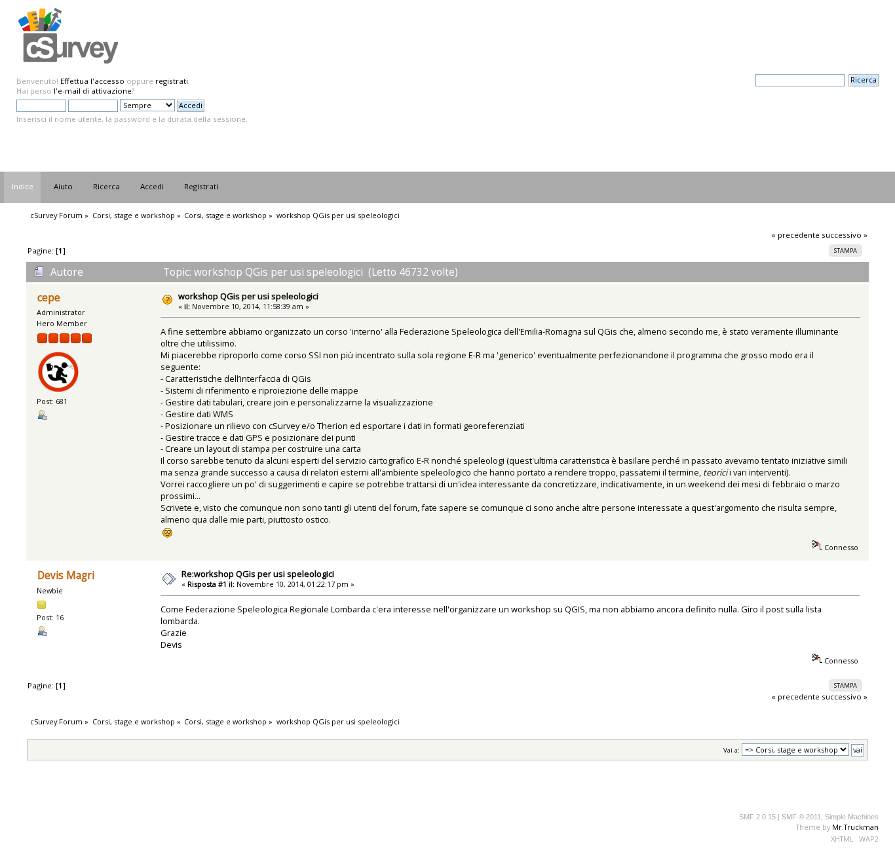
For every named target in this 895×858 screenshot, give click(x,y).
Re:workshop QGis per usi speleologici (257, 574)
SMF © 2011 (801, 817)
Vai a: (731, 750)
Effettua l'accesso (92, 81)
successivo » (844, 235)
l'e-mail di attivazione (93, 91)
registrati (171, 81)
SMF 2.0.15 (757, 817)
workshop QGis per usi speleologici (248, 296)
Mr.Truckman (855, 827)
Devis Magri (65, 575)
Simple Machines (852, 817)
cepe (48, 298)
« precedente (795, 235)
